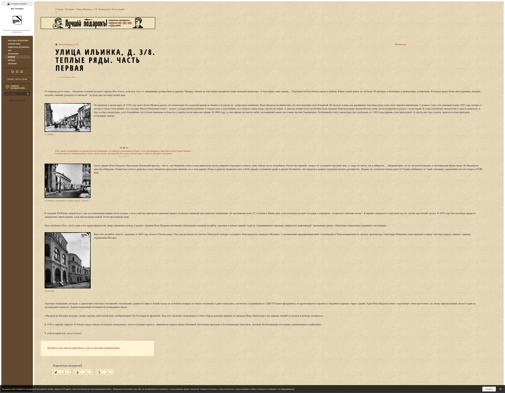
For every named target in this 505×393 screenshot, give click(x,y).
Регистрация (19, 9)
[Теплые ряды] (68, 261)
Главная (59, 9)
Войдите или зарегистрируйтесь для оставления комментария (83, 348)
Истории (11, 57)
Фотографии (13, 53)
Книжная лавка (14, 44)
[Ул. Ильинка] (68, 118)
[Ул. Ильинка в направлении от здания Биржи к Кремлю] (68, 181)
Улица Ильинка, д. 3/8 (68, 44)
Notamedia (18, 100)
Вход (12, 9)
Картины (11, 60)
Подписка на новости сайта (18, 87)
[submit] (28, 94)
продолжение (74, 333)
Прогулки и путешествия (18, 40)
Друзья (24, 79)
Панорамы (12, 63)
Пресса (18, 79)
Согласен (489, 389)
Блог (10, 50)
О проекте (10, 79)
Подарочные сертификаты (18, 47)
